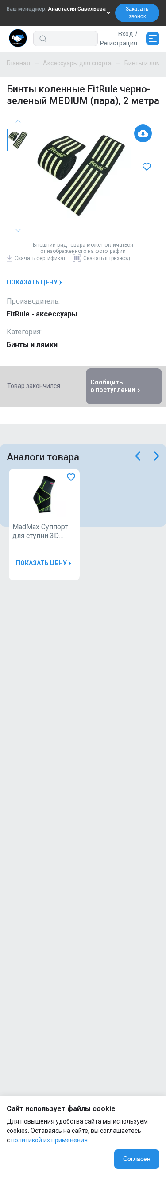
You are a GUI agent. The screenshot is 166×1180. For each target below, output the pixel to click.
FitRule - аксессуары (42, 314)
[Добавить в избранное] (148, 167)
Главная (18, 63)
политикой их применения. (50, 1140)
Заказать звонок (137, 13)
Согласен (137, 1158)
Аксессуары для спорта (77, 63)
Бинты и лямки (32, 344)
